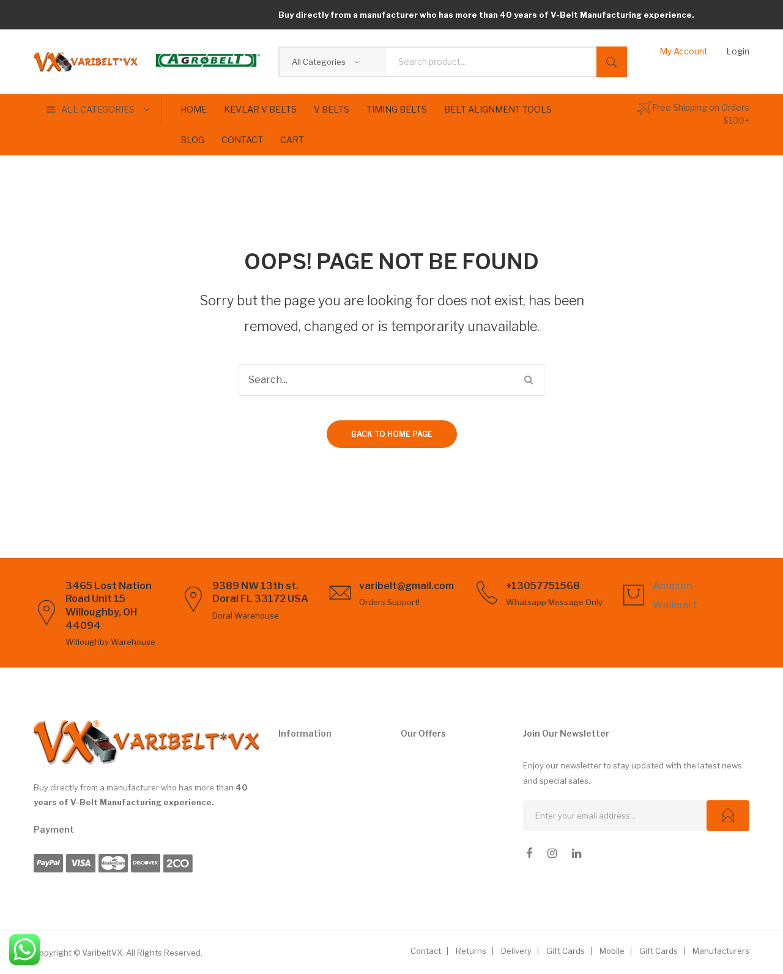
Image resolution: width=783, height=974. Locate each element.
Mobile (612, 951)
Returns (471, 951)
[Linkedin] (576, 853)
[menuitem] (193, 109)
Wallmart (675, 605)
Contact (425, 951)
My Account (683, 51)
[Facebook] (529, 853)
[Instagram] (552, 853)
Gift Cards (565, 951)
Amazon (672, 586)
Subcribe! (728, 815)
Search (611, 61)
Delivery (516, 951)
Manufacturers (720, 951)
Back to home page (391, 434)
